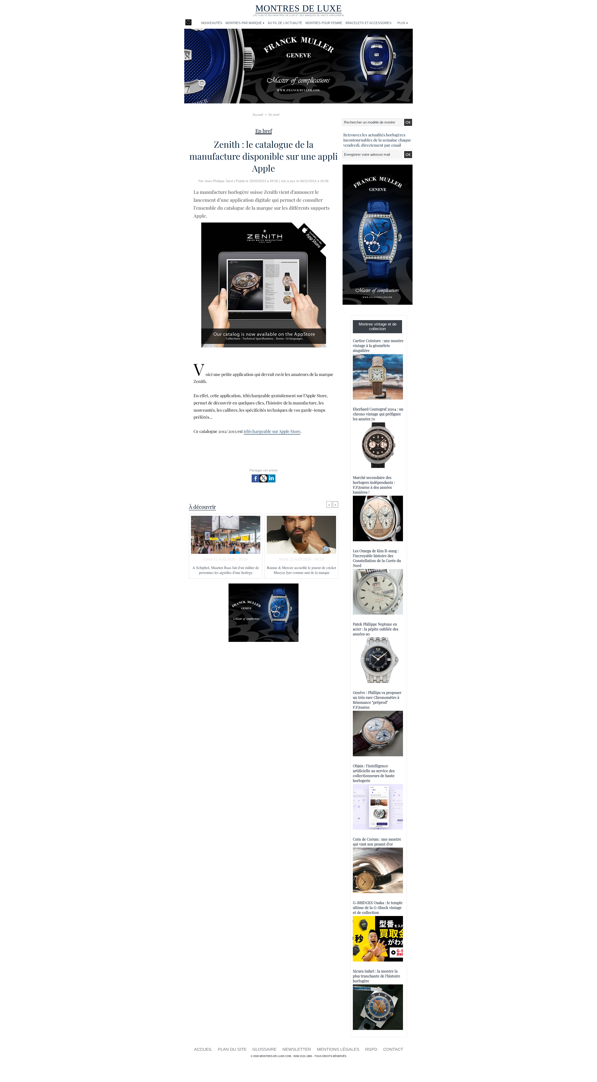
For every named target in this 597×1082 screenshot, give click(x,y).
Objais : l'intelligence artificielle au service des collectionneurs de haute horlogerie (374, 773)
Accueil (258, 115)
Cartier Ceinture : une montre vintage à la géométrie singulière (378, 345)
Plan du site (233, 1049)
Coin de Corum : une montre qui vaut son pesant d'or (377, 841)
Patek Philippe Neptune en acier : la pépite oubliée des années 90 (375, 629)
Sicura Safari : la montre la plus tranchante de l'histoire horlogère (376, 976)
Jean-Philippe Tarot (219, 181)
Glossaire (265, 1049)
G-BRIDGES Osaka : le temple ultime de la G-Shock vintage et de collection (378, 907)
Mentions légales (339, 1049)
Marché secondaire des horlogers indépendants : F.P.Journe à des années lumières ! (374, 485)
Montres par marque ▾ (245, 23)
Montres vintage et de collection (377, 326)
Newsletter (297, 1049)
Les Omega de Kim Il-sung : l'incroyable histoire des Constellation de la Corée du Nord (377, 558)
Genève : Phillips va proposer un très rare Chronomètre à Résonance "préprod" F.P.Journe (377, 700)
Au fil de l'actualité (285, 23)
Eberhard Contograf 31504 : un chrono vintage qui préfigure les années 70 (378, 414)
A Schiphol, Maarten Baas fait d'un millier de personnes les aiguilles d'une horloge (225, 570)
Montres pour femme (323, 23)
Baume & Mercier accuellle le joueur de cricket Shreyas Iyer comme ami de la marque (301, 570)
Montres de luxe (298, 8)
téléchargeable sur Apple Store (272, 431)
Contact (393, 1049)
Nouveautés (211, 23)
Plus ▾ (402, 23)
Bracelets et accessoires (369, 23)
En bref (274, 115)
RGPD (371, 1049)
